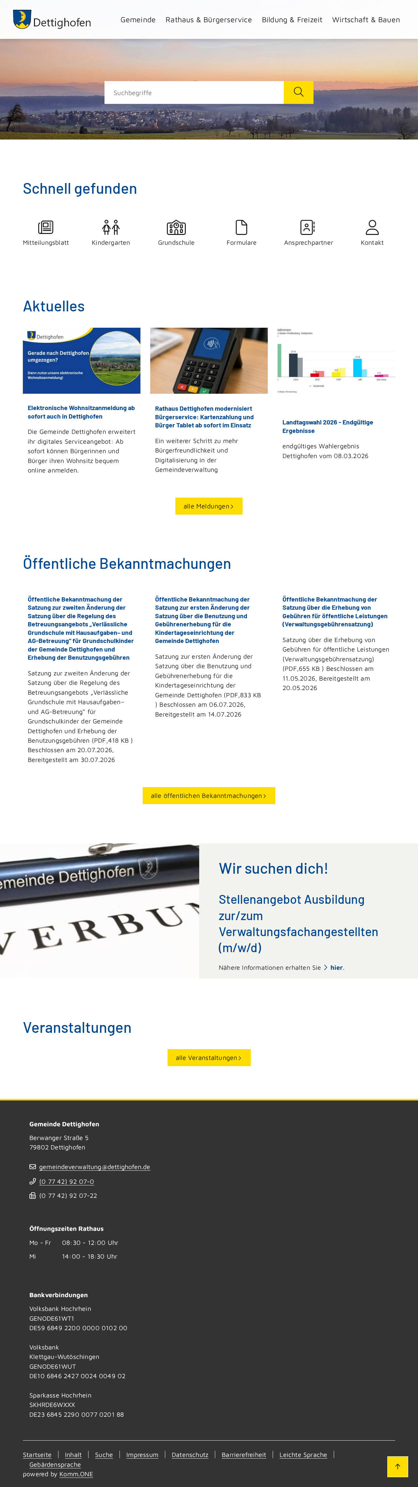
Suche (104, 1454)
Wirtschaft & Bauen (366, 19)
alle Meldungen (206, 506)
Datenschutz (190, 1454)
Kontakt (372, 242)
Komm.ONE (76, 1474)
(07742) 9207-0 (66, 1181)
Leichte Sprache (303, 1454)
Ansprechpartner (307, 242)
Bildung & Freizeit (292, 19)
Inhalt (73, 1454)
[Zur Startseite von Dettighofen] (52, 19)
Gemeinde (138, 19)
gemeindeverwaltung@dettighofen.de (95, 1166)
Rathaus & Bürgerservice (209, 19)
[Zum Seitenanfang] (397, 1466)
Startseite (37, 1454)
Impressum (142, 1454)
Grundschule (176, 242)
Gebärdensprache (55, 1464)
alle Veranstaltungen (206, 1057)
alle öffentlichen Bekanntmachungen (206, 795)
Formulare (242, 242)
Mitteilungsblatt (46, 242)
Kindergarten (111, 242)
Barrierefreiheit (244, 1454)
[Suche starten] (299, 92)
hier (336, 967)
